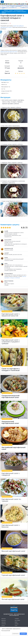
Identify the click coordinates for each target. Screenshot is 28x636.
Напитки (4, 623)
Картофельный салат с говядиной (11, 474)
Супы (16, 625)
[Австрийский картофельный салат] (14, 436)
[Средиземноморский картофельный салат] (14, 384)
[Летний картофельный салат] (14, 588)
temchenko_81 (4, 23)
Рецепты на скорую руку (4, 6)
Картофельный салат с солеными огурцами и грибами (11, 341)
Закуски (4, 622)
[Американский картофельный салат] (14, 410)
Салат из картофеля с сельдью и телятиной (11, 369)
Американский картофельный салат (10, 422)
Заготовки (17, 620)
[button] (26, 1)
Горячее (17, 618)
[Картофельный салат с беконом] (14, 514)
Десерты (4, 620)
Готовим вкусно (14, 609)
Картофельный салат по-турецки (11, 500)
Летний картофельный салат (13, 599)
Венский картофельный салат (13, 551)
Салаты (16, 623)
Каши (16, 622)
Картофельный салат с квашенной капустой (11, 315)
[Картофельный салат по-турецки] (14, 488)
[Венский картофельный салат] (14, 539)
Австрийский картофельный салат (13, 448)
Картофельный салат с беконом (11, 526)
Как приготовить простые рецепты (2, 1)
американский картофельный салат (9, 51)
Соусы (3, 625)
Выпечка (4, 618)
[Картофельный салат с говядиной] (14, 462)
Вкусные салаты (16, 5)
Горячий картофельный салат (13, 575)
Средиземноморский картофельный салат (10, 396)
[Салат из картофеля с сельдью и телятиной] (14, 357)
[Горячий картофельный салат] (14, 564)
